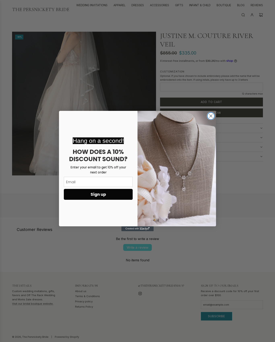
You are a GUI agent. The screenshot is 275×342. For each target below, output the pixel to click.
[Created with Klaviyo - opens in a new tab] (137, 228)
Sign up (98, 194)
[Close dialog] (210, 115)
